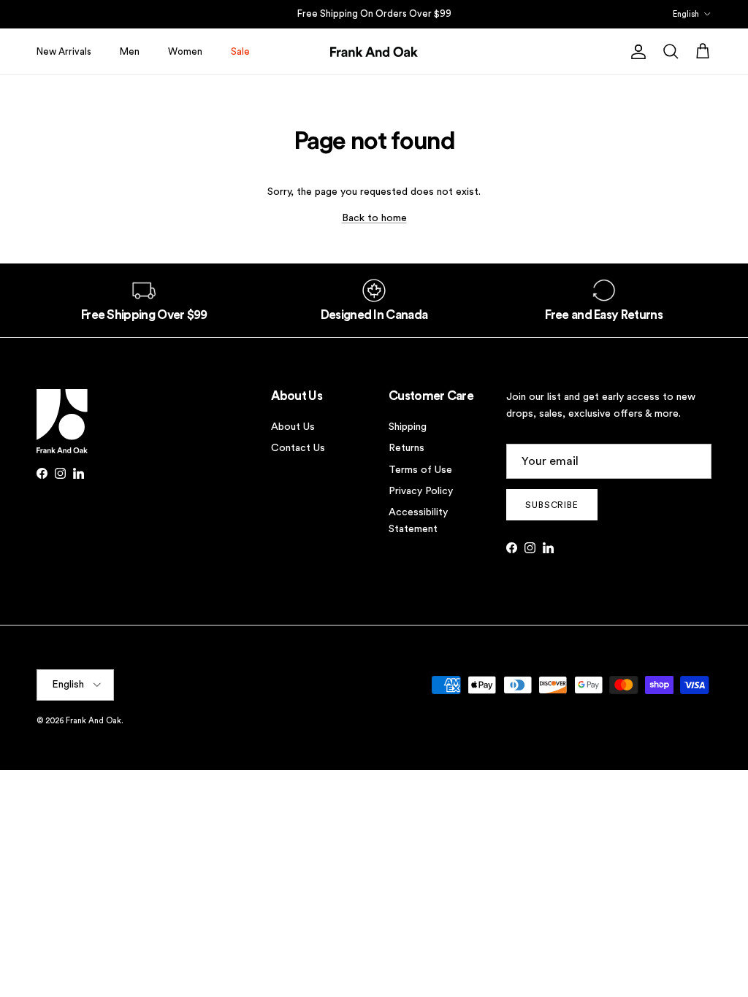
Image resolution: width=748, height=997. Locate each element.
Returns (406, 448)
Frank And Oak (93, 721)
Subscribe (552, 505)
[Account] (635, 52)
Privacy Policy (421, 491)
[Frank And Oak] (374, 52)
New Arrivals (64, 51)
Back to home (374, 218)
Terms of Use (420, 470)
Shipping (408, 427)
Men (130, 51)
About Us (293, 427)
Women (185, 51)
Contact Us (298, 448)
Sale (240, 51)
